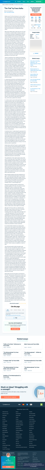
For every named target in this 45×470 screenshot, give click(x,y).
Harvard (15, 309)
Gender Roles (4, 421)
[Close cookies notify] (43, 465)
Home (3, 4)
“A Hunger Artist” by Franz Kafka (11, 360)
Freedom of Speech (19, 421)
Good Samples (31, 447)
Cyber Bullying (31, 437)
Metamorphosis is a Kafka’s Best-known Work (35, 69)
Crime (5, 12)
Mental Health (4, 430)
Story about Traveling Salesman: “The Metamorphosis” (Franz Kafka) (35, 63)
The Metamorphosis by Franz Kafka (33, 360)
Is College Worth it (19, 437)
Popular (17, 439)
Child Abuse (4, 415)
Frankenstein (31, 417)
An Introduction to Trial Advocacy (35, 89)
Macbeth (30, 411)
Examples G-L (4, 426)
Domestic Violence (19, 434)
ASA (23, 309)
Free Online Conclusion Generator (21, 447)
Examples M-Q (18, 426)
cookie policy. (33, 466)
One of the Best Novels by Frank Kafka (35, 80)
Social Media (4, 428)
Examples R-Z (31, 426)
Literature (7, 4)
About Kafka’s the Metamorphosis (34, 75)
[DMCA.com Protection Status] (41, 404)
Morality (12, 12)
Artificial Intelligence (19, 430)
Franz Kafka (11, 4)
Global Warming (5, 411)
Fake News (18, 432)
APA (8, 309)
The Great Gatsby (32, 413)
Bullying (3, 417)
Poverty (17, 419)
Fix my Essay (4, 447)
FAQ (33, 456)
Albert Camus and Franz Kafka (31, 344)
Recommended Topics (33, 439)
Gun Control (31, 434)
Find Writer (8, 466)
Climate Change (18, 428)
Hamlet (17, 417)
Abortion (30, 430)
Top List (3, 441)
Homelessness (4, 424)
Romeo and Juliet (5, 413)
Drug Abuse (4, 439)
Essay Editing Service (32, 445)
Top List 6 (30, 443)
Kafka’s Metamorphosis (35, 84)
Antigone (30, 432)
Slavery (3, 434)
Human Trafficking (32, 421)
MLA (11, 309)
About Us (34, 454)
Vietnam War (18, 415)
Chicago (19, 309)
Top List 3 (30, 441)
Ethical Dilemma (5, 432)
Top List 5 (17, 443)
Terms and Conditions (36, 461)
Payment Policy (35, 459)
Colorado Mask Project (6, 445)
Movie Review (31, 428)
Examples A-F (31, 424)
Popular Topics (18, 445)
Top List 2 (17, 441)
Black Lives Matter (32, 415)
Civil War (3, 419)
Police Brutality (18, 413)
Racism (17, 411)
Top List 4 (4, 443)
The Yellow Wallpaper (19, 424)
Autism (3, 437)
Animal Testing (31, 419)
